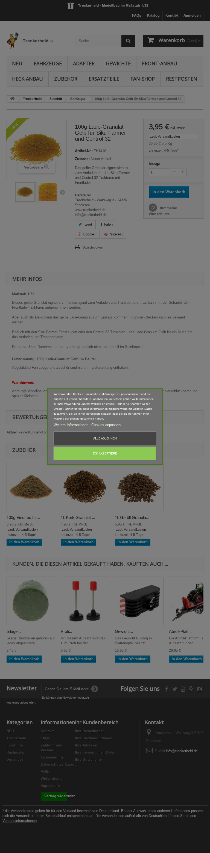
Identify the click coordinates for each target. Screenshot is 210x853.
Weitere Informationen (71, 425)
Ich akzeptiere (105, 453)
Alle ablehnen (105, 438)
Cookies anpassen (106, 425)
